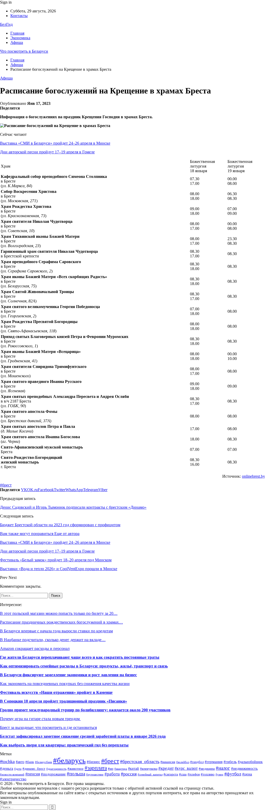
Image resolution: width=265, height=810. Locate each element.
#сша (183, 774)
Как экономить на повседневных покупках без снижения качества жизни (65, 683)
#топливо (208, 774)
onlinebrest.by (253, 476)
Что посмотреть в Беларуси (24, 51)
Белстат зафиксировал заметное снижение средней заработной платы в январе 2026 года (83, 736)
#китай (133, 768)
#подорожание (53, 774)
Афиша (16, 42)
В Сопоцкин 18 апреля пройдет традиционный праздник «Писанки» (63, 701)
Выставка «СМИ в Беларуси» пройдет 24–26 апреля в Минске (55, 143)
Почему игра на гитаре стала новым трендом (40, 719)
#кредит (166, 768)
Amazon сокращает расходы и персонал (35, 648)
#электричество (13, 779)
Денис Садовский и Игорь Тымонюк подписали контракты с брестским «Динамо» (73, 507)
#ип (110, 768)
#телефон (194, 774)
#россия (129, 773)
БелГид (6, 24)
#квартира (120, 768)
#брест (6, 485)
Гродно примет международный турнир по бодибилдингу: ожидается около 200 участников (85, 710)
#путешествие (95, 774)
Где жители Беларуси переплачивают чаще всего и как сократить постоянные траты (79, 657)
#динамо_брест (34, 768)
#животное (76, 768)
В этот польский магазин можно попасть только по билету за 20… (58, 613)
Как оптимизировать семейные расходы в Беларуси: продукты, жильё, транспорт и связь (84, 666)
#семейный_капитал (150, 774)
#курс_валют (186, 768)
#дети (17, 768)
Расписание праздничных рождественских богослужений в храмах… (61, 622)
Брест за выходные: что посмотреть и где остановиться (48, 727)
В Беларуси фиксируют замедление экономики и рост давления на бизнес (68, 675)
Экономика (20, 38)
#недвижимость (244, 768)
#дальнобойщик (250, 762)
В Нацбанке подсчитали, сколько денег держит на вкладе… (53, 640)
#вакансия (167, 762)
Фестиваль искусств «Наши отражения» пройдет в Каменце (56, 692)
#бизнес (93, 762)
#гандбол (197, 762)
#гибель (230, 762)
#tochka (7, 761)
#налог (223, 768)
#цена (247, 774)
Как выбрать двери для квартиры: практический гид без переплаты (64, 745)
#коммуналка (148, 768)
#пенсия (32, 774)
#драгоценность (56, 768)
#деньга (6, 768)
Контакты (19, 15)
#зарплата (96, 768)
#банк (29, 762)
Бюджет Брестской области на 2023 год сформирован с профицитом (60, 525)
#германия (214, 761)
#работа (112, 774)
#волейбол (182, 762)
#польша (76, 773)
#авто (20, 762)
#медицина (207, 768)
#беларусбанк (43, 762)
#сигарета (171, 774)
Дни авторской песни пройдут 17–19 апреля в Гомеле (47, 152)
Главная (17, 33)
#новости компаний (12, 774)
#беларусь (69, 760)
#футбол (232, 773)
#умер (219, 774)
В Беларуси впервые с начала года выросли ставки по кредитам (56, 631)
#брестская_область (139, 761)
